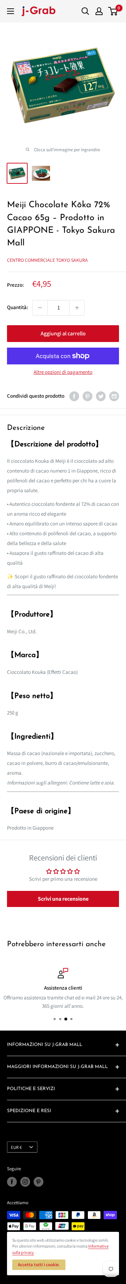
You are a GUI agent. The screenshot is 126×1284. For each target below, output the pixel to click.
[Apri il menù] (10, 11)
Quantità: (17, 307)
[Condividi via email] (114, 396)
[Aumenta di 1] (77, 307)
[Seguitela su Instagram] (25, 1182)
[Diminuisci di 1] (40, 307)
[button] (63, 899)
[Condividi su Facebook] (74, 396)
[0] (113, 11)
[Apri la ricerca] (85, 11)
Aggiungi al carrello (63, 333)
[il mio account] (99, 11)
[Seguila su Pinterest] (38, 1182)
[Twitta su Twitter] (101, 396)
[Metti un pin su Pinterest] (87, 396)
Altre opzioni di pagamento (63, 372)
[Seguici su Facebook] (12, 1182)
